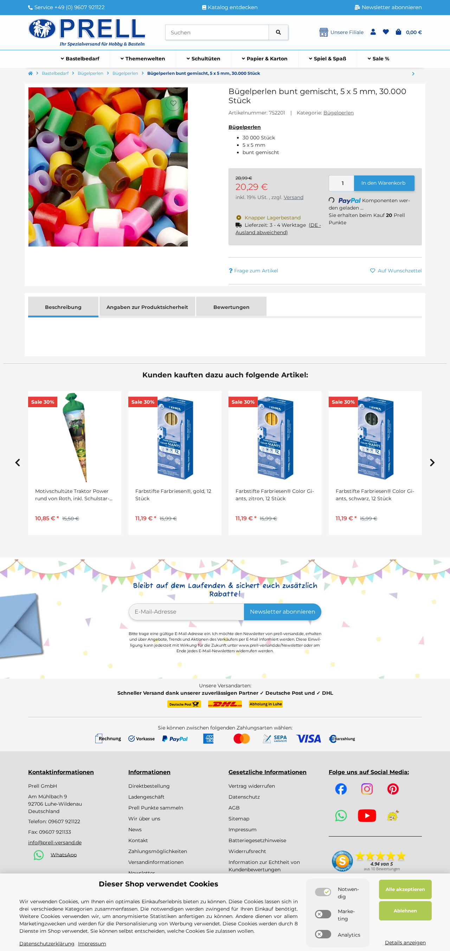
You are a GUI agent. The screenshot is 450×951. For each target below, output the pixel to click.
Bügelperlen (338, 113)
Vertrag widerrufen (252, 786)
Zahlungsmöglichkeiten (157, 851)
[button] (373, 32)
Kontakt (138, 840)
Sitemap (239, 818)
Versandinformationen (156, 862)
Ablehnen (405, 910)
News (135, 829)
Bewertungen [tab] (231, 307)
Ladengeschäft (146, 797)
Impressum (243, 829)
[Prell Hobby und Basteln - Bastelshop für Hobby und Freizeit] (87, 32)
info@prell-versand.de (55, 842)
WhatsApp (64, 854)
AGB (234, 808)
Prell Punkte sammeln (155, 808)
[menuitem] (80, 59)
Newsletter (141, 873)
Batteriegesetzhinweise (257, 840)
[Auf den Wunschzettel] (173, 103)
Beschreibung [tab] (63, 307)
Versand (293, 197)
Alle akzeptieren (405, 889)
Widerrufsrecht (247, 851)
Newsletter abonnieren (282, 611)
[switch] (323, 892)
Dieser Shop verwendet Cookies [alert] (158, 884)
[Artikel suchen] (278, 32)
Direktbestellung (149, 786)
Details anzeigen (405, 942)
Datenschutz (244, 797)
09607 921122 (64, 821)
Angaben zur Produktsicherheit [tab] (147, 307)
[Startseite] (30, 74)
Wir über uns (144, 818)
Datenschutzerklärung (47, 943)
